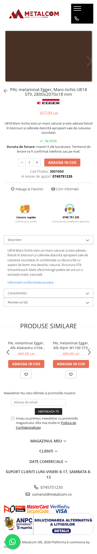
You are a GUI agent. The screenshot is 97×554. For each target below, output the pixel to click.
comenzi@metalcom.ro (51, 494)
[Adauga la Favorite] (26, 374)
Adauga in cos (62, 162)
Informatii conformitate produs (30, 282)
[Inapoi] (3, 91)
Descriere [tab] (14, 239)
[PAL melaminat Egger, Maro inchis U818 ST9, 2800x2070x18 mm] (48, 56)
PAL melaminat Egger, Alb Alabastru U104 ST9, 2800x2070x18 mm (26, 345)
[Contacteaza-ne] (76, 19)
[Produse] (78, 10)
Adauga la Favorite (28, 189)
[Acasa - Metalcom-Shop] (34, 13)
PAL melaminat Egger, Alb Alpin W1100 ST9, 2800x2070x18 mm (71, 345)
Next (89, 61)
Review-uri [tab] (18, 302)
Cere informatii (67, 189)
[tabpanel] (48, 56)
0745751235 (51, 487)
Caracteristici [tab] (17, 293)
